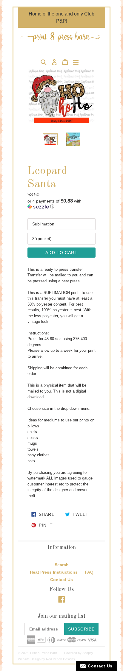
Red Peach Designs (60, 659)
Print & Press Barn (43, 653)
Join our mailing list (61, 616)
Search (62, 564)
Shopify (87, 653)
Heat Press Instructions (54, 572)
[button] (61, 203)
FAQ (89, 572)
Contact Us (61, 579)
